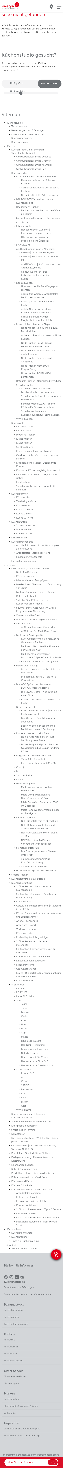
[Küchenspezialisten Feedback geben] (22, 1277)
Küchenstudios (14, 1282)
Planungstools (14, 1304)
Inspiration (11, 1423)
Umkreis (18, 91)
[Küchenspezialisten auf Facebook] (6, 1277)
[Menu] (59, 6)
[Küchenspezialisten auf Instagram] (11, 1277)
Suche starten (49, 83)
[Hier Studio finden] (53, 1462)
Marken (9, 1393)
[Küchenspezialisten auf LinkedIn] (17, 1277)
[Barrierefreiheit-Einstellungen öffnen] (56, 1254)
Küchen (9, 1334)
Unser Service (13, 1371)
